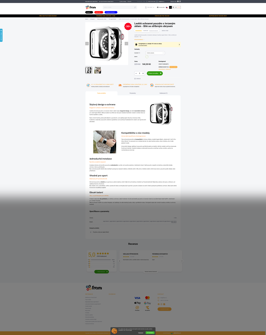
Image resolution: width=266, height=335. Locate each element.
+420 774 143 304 (164, 300)
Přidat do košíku (153, 73)
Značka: (165, 30)
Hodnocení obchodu (89, 323)
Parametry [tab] (133, 93)
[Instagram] (161, 304)
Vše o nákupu (123, 1)
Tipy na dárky (88, 299)
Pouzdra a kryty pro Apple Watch (101, 232)
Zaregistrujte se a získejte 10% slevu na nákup (150, 43)
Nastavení (140, 332)
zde (131, 330)
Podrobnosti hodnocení (153, 30)
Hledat (135, 7)
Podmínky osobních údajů (90, 319)
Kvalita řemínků (88, 306)
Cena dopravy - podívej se (165, 69)
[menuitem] (89, 12)
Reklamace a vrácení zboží (91, 297)
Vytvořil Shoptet (166, 333)
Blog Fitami (87, 310)
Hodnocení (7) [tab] (163, 93)
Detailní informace (138, 39)
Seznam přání (162, 7)
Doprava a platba (89, 314)
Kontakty (87, 312)
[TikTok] (164, 304)
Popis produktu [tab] (101, 93)
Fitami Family (88, 308)
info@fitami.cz (163, 297)
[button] (182, 261)
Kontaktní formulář (164, 309)
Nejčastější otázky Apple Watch (91, 1)
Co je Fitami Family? (143, 45)
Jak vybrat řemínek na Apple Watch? (106, 1)
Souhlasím (151, 332)
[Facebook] (159, 304)
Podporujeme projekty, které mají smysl (93, 321)
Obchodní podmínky (89, 317)
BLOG (130, 1)
